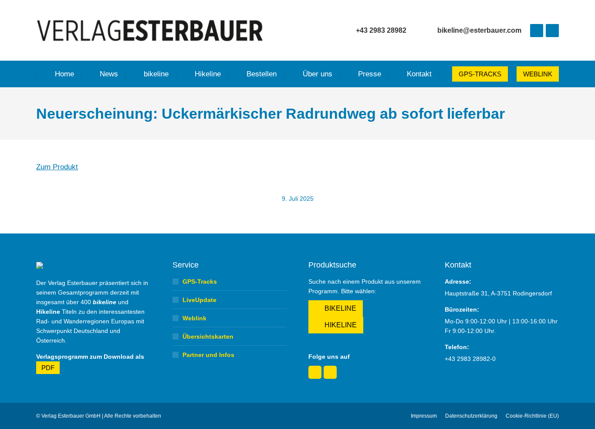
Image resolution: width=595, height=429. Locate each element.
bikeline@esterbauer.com (479, 30)
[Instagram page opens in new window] (552, 30)
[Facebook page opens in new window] (536, 30)
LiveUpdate (199, 299)
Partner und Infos (208, 354)
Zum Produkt (57, 167)
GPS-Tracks (200, 281)
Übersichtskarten (208, 336)
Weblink (194, 318)
